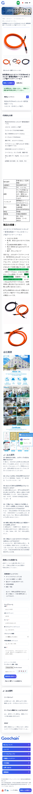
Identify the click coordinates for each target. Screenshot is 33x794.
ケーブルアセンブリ (19, 18)
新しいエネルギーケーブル (9, 21)
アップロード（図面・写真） (11, 664)
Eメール (6, 620)
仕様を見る (19, 83)
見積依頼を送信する (10, 676)
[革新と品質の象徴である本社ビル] (16, 11)
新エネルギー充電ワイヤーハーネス (12, 70)
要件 (5, 647)
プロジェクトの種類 (9, 633)
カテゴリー (9, 18)
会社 (8, 613)
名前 (5, 606)
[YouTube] (3, 790)
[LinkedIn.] (8, 790)
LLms (6, 786)
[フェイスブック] (5, 790)
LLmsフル (11, 786)
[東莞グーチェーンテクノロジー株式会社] (2, 2)
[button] (30, 10)
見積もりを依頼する (8, 83)
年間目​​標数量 (11, 640)
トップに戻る (14, 790)
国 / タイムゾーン (12, 626)
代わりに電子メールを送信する (13, 681)
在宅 (3, 18)
